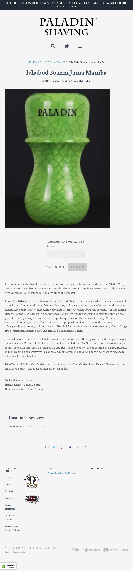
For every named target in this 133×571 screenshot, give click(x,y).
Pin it (62, 447)
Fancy (70, 447)
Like (46, 447)
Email (86, 447)
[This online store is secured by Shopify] (8, 569)
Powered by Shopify (15, 552)
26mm (61, 62)
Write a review (36, 426)
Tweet (53, 447)
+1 (78, 447)
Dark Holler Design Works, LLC (66, 80)
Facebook (10, 498)
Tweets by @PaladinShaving (62, 474)
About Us (9, 484)
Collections (46, 62)
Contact (9, 491)
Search (8, 477)
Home (32, 62)
